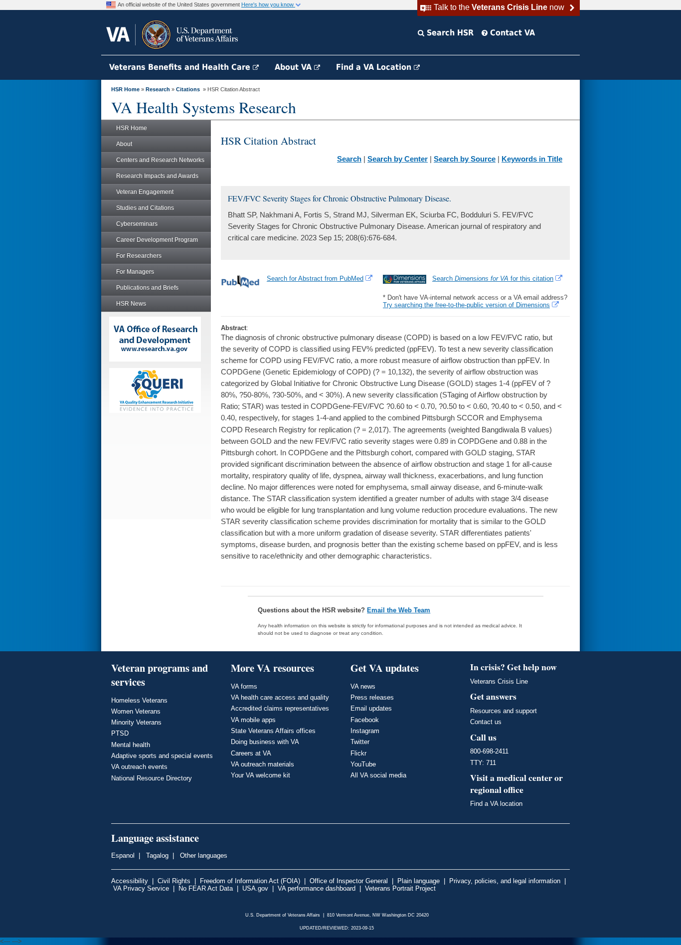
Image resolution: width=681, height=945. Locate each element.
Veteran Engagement (144, 192)
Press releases (372, 697)
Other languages (202, 855)
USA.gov (255, 888)
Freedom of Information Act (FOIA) (250, 881)
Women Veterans (136, 711)
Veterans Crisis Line (499, 681)
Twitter (359, 742)
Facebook (364, 720)
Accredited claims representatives (280, 708)
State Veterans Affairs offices (273, 731)
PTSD (120, 733)
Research (158, 89)
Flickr (358, 753)
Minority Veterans (136, 722)
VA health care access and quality (280, 697)
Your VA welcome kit (260, 775)
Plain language (418, 881)
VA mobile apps (253, 720)
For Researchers (139, 255)
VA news (362, 686)
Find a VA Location (375, 67)
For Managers (135, 271)
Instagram (364, 731)
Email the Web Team (398, 610)
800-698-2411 (489, 751)
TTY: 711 (483, 762)
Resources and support (503, 711)
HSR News (131, 303)
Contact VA (511, 32)
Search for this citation (492, 278)
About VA (294, 67)
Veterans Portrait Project (400, 888)
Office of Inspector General (349, 881)
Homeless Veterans (139, 700)
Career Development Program (157, 239)
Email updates (371, 708)
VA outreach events (139, 766)
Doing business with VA (265, 742)
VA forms (244, 686)
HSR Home (125, 89)
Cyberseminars (137, 223)
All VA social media (378, 775)
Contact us (486, 722)
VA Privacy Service (141, 888)
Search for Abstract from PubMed (315, 278)
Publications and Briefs (147, 287)
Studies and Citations (145, 207)
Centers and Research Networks (160, 160)
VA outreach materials (262, 764)
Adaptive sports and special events (162, 755)
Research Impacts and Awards (157, 176)
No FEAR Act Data (205, 888)
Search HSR (449, 32)
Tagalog (156, 855)
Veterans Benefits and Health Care (181, 67)
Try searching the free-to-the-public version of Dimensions (466, 305)
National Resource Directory (151, 778)
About (124, 144)
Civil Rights (174, 881)
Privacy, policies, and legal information (504, 881)
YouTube (363, 764)
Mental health (130, 745)
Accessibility (129, 881)
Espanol (123, 855)
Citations (188, 89)
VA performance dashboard (316, 888)
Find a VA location (496, 803)
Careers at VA (251, 753)
